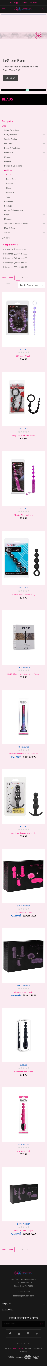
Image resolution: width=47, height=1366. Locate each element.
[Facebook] (10, 1333)
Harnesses (8, 201)
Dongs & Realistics (12, 148)
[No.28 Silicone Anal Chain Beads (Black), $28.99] (23, 637)
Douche (9, 183)
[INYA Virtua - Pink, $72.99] (23, 1114)
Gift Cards (6, 238)
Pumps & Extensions (13, 166)
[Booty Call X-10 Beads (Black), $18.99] (23, 399)
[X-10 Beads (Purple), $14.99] (23, 319)
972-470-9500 (23, 1291)
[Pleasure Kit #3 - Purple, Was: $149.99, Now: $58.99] (23, 955)
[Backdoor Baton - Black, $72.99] (23, 1035)
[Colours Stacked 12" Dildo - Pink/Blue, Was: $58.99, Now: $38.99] (23, 717)
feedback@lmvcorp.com (23, 1296)
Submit (41, 1324)
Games (7, 232)
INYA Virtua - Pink (23, 1151)
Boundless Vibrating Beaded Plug (24, 833)
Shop (4, 126)
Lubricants (8, 152)
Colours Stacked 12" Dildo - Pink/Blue (23, 754)
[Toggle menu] (3, 9)
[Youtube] (19, 1333)
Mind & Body (9, 228)
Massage (8, 219)
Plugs (8, 188)
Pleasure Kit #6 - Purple (23, 1231)
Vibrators (8, 143)
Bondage (8, 206)
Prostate (10, 192)
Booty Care (11, 179)
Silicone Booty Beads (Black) (23, 595)
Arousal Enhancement (13, 210)
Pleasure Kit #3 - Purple (23, 992)
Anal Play (8, 170)
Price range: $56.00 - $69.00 (15, 262)
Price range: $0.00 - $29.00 (14, 249)
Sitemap (23, 1351)
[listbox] (36, 285)
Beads (8, 174)
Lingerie (7, 161)
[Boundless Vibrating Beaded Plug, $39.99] (23, 796)
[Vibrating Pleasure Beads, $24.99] (23, 478)
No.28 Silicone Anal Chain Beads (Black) (23, 674)
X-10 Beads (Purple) (23, 356)
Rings (6, 214)
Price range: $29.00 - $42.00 (15, 254)
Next (26, 278)
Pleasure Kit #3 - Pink (23, 913)
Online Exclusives (11, 130)
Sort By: (23, 285)
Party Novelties (10, 134)
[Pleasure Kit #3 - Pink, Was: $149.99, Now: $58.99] (23, 876)
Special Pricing (10, 139)
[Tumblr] (37, 1333)
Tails (8, 197)
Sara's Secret (18, 1348)
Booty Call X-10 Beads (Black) (23, 435)
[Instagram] (28, 1333)
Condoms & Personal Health (16, 223)
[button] (10, 78)
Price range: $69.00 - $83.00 (15, 267)
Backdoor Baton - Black (23, 1072)
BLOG (27, 1343)
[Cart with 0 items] (43, 9)
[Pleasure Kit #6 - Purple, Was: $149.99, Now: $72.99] (23, 1194)
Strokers (7, 157)
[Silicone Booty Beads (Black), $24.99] (23, 558)
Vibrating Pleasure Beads (23, 515)
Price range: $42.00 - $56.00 (15, 258)
